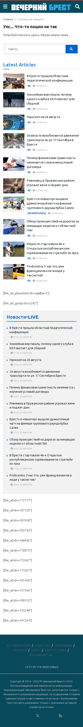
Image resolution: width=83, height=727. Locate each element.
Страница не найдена (30, 19)
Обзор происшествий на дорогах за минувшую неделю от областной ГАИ (53, 225)
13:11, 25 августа (22, 432)
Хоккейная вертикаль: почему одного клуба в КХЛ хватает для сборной (50, 99)
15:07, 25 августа (22, 396)
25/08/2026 (41, 86)
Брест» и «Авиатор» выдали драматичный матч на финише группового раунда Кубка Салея (50, 203)
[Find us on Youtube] (55, 716)
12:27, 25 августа (22, 448)
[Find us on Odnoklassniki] (32, 716)
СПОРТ (36, 650)
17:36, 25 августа (22, 353)
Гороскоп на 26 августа (43, 117)
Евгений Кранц (37, 213)
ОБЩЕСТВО (42, 645)
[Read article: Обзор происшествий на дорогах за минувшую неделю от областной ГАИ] (13, 226)
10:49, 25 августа (22, 484)
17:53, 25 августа (22, 337)
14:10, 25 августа (22, 412)
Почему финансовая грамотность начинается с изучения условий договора (51, 162)
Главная (8, 19)
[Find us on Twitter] (37, 716)
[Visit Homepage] (41, 6)
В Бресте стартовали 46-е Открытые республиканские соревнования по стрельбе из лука (52, 248)
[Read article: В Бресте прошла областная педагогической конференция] (13, 81)
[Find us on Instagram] (49, 716)
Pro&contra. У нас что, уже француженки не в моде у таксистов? (45, 270)
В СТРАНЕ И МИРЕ (19, 645)
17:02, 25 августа (22, 365)
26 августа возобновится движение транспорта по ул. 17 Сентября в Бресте (53, 140)
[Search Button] (77, 6)
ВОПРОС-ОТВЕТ (55, 650)
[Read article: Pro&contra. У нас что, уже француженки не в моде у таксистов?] (13, 271)
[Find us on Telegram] (43, 716)
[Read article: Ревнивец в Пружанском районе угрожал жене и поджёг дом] (13, 186)
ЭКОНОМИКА (63, 645)
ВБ (29, 86)
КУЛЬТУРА (20, 650)
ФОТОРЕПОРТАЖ (41, 655)
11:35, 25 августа (22, 468)
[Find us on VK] (26, 716)
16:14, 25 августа (22, 381)
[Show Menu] (5, 6)
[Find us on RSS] (60, 716)
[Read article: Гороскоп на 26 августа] (13, 122)
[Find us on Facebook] (20, 716)
